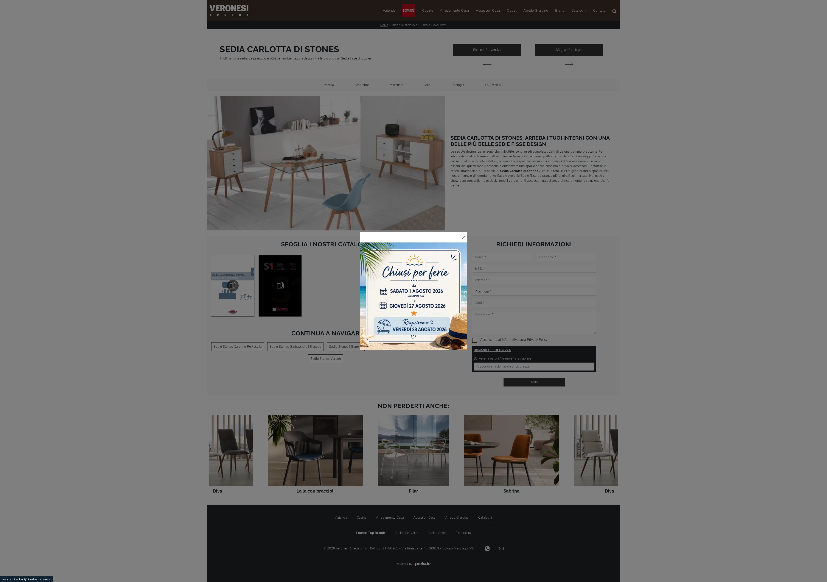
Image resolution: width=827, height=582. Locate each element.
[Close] (463, 237)
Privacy (6, 579)
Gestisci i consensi (39, 579)
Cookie (18, 579)
